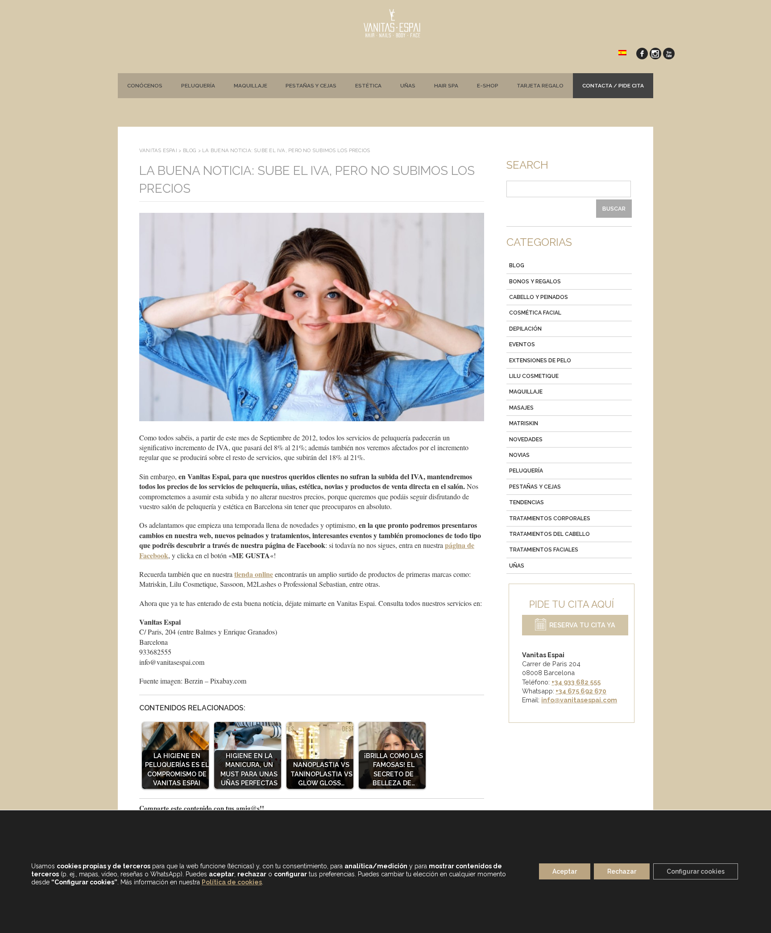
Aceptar (564, 871)
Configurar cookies (696, 871)
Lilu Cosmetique (534, 376)
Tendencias (526, 502)
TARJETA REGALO (540, 86)
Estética (368, 86)
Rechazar (621, 871)
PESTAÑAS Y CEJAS (311, 86)
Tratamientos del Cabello (549, 534)
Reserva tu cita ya (582, 625)
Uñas (407, 86)
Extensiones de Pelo (540, 360)
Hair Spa (446, 86)
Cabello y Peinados (538, 297)
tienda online (253, 574)
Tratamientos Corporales (549, 518)
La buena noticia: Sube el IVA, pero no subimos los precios (307, 179)
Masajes (521, 408)
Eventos (522, 344)
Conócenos (144, 86)
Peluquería (198, 86)
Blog (516, 265)
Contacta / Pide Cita (613, 86)
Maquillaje (250, 86)
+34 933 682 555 (576, 682)
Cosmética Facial (535, 313)
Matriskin (523, 423)
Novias (519, 455)
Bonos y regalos (535, 281)
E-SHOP (487, 86)
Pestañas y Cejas (535, 487)
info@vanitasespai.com (579, 700)
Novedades (526, 439)
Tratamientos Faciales (543, 550)
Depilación (525, 329)
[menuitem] (622, 52)
